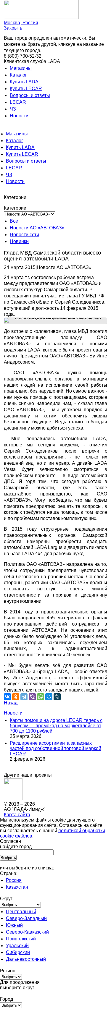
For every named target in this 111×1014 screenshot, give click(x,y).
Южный (14, 925)
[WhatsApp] (40, 696)
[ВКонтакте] (7, 696)
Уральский (17, 945)
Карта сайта (17, 814)
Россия (14, 880)
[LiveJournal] (57, 696)
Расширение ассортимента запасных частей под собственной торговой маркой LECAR (55, 748)
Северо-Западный (26, 918)
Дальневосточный (26, 959)
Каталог (18, 74)
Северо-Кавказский (27, 931)
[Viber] (32, 696)
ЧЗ (13, 108)
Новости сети (24, 234)
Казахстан (17, 887)
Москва (21, 22)
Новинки (19, 241)
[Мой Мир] (48, 696)
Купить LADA (24, 81)
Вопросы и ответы (30, 95)
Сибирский (18, 952)
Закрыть (13, 27)
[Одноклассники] (15, 696)
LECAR (18, 102)
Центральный (21, 911)
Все (14, 220)
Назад (10, 702)
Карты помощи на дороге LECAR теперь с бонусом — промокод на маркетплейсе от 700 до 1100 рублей (56, 725)
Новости (19, 115)
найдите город (16, 846)
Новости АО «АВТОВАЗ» (37, 227)
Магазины (21, 68)
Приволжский (21, 938)
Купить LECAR (26, 88)
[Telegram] (24, 696)
